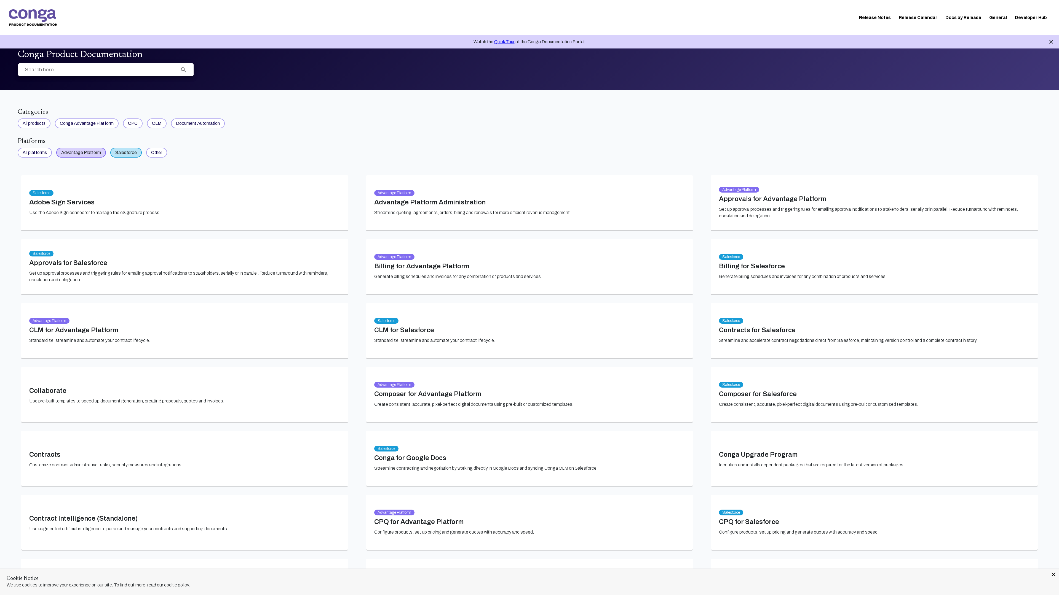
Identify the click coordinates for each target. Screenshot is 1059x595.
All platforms (35, 152)
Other (156, 152)
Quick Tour (504, 41)
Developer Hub (1031, 17)
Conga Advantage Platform (87, 123)
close (1053, 574)
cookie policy (176, 585)
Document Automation (198, 123)
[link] (33, 17)
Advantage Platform (81, 152)
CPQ (133, 123)
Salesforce (126, 152)
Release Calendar (918, 17)
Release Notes (875, 17)
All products (34, 123)
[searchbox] (183, 69)
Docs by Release (963, 17)
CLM (157, 123)
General (998, 17)
